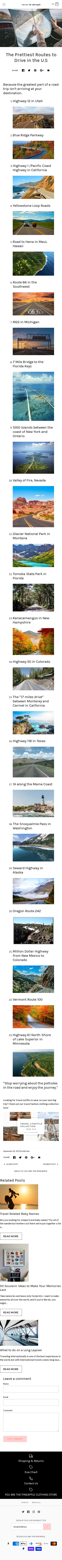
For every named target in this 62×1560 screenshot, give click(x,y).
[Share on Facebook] (23, 70)
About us (36, 1502)
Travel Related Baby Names (19, 1214)
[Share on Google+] (42, 70)
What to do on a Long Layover (21, 1350)
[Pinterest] (39, 1512)
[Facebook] (28, 1512)
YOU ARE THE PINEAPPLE (34, 1536)
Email (5, 1397)
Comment (7, 1410)
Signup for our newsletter (31, 1520)
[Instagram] (33, 1512)
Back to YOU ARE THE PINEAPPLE (30, 1171)
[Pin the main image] (35, 70)
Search (24, 1502)
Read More (11, 1236)
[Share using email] (48, 70)
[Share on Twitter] (29, 70)
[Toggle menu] (4, 4)
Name (6, 1384)
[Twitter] (23, 1512)
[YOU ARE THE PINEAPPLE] (31, 4)
